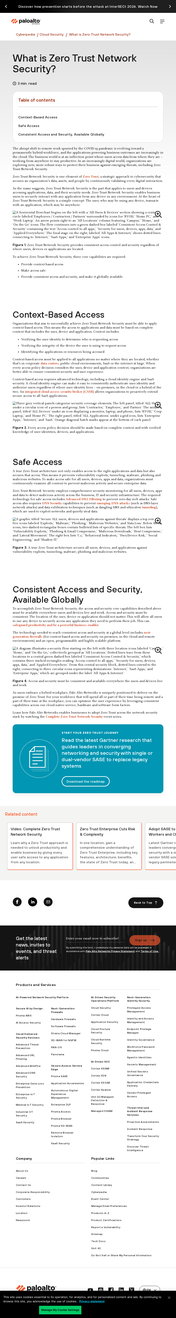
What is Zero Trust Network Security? (99, 34)
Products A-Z (100, 1213)
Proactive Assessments (143, 1121)
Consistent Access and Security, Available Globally (61, 134)
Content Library (101, 1185)
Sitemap (97, 1234)
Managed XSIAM (102, 1111)
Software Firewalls (63, 1026)
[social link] (90, 1290)
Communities (100, 1177)
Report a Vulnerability (105, 1227)
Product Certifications (106, 1220)
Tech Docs (98, 1241)
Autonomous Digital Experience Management (64, 1094)
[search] (152, 21)
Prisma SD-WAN (61, 1125)
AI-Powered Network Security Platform (42, 997)
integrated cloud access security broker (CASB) (59, 392)
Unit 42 (96, 1248)
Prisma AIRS (24, 1015)
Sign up (141, 940)
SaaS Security (25, 1122)
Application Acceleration (67, 1083)
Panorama (57, 1054)
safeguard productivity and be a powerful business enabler (56, 625)
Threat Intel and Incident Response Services (139, 1111)
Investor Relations (28, 1206)
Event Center (100, 1198)
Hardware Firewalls (63, 1019)
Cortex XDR (98, 1075)
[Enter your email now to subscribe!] (95, 940)
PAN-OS (56, 1047)
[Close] (169, 1297)
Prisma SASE (59, 1076)
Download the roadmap (86, 781)
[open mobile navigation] (162, 21)
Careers (21, 1177)
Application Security (104, 1022)
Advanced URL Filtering (84, 499)
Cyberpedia (25, 34)
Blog (94, 1170)
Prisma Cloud (100, 1050)
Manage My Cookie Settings (60, 1310)
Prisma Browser (61, 1118)
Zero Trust (91, 176)
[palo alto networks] (26, 21)
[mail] (48, 902)
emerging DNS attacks (113, 503)
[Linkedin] (32, 902)
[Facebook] (17, 902)
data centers (50, 363)
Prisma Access (61, 1111)
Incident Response (139, 1129)
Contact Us (23, 1185)
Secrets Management (141, 1064)
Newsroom (23, 1220)
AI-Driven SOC (100, 1061)
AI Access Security (28, 1022)
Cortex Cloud (100, 1014)
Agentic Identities (139, 1057)
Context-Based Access (37, 117)
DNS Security (52, 503)
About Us (22, 1170)
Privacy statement (92, 1301)
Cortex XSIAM (100, 1068)
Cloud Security (51, 34)
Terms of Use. (150, 951)
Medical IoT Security (29, 1104)
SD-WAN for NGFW (63, 1040)
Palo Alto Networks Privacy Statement (110, 951)
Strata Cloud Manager (65, 1033)
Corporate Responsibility (33, 1192)
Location (22, 1213)
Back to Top (143, 902)
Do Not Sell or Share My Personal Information (121, 1255)
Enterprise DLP (61, 1104)
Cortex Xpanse (101, 1089)
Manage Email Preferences (109, 1206)
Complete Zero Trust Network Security (74, 717)
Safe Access (28, 126)
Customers (23, 1198)
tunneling (149, 507)
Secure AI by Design (29, 1008)
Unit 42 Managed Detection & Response (102, 1100)
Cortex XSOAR (100, 1082)
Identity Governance (141, 1039)
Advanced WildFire (28, 1065)
